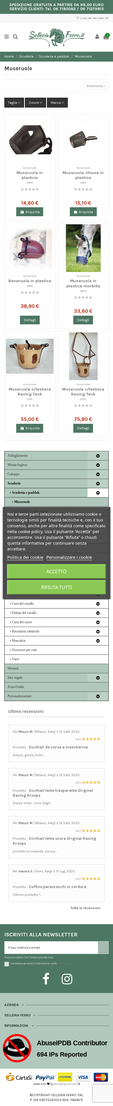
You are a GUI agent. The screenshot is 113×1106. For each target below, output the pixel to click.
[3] (29, 189)
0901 (29, 399)
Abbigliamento (18, 456)
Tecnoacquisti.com (65, 1083)
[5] (37, 189)
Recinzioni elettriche (25, 631)
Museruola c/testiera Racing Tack (83, 392)
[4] (33, 189)
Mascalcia (18, 641)
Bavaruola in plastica (29, 280)
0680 (30, 285)
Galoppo (13, 474)
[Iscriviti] (103, 948)
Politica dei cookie (25, 557)
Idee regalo (15, 678)
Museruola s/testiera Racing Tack (30, 392)
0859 (83, 291)
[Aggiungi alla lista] (49, 124)
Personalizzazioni (19, 696)
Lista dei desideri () (94, 18)
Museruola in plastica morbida (83, 283)
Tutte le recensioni (85, 908)
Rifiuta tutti (56, 587)
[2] (26, 189)
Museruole (21, 502)
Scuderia (14, 483)
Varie (15, 659)
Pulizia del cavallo (24, 613)
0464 (83, 182)
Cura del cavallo (22, 604)
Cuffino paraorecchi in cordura (57, 887)
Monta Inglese (17, 465)
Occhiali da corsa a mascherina (58, 747)
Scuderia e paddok (25, 493)
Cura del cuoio (21, 622)
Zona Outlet (16, 687)
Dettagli (30, 320)
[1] (22, 189)
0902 (83, 399)
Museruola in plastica (30, 175)
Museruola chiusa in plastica (83, 175)
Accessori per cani (24, 650)
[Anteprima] (49, 134)
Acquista (32, 212)
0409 (30, 182)
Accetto (56, 571)
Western (13, 668)
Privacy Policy (65, 963)
